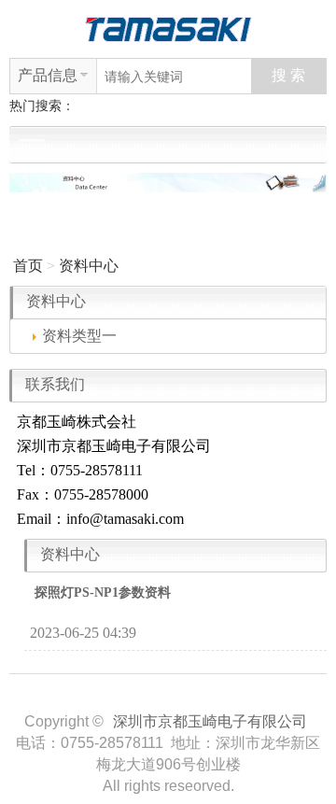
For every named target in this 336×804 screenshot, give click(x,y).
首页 (28, 266)
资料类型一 (79, 336)
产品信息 (47, 75)
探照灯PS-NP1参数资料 (103, 592)
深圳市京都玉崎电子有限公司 (210, 721)
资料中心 (89, 266)
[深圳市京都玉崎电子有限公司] (168, 27)
